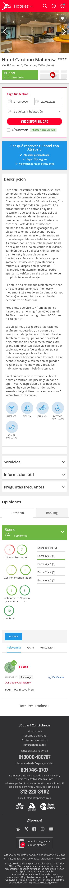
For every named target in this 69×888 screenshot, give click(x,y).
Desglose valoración (17, 682)
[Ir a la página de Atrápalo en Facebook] (34, 829)
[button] (63, 18)
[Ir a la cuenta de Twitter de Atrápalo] (26, 829)
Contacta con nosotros (34, 740)
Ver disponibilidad (34, 121)
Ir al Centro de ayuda (34, 735)
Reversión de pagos (34, 744)
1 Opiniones (17, 77)
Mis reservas (34, 731)
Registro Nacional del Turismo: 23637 (42, 877)
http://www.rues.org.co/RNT (44, 882)
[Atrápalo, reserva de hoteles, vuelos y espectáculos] (6, 6)
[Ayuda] (53, 6)
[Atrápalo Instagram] (43, 829)
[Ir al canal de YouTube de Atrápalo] (51, 829)
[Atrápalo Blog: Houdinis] (18, 829)
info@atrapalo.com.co (38, 798)
